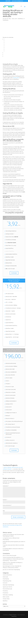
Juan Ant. (5, 569)
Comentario (6, 485)
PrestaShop (5, 590)
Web (4, 510)
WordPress (20, 18)
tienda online (16, 77)
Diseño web (5, 576)
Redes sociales (6, 596)
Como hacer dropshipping (14, 569)
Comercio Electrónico (7, 574)
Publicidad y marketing (8, 594)
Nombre (5, 499)
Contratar (14, 273)
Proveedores (5, 592)
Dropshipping (6, 578)
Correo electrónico (7, 505)
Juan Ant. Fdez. (8, 18)
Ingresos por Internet (7, 586)
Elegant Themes (12, 614)
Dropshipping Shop (7, 580)
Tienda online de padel (11, 555)
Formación (5, 582)
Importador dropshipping (8, 584)
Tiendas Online (6, 598)
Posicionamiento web (7, 588)
